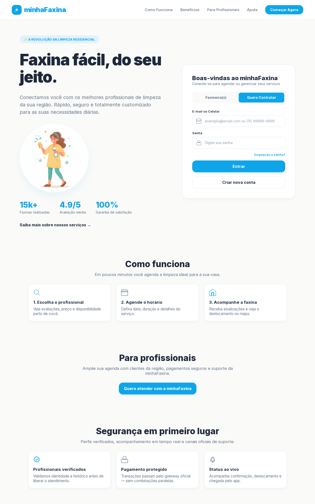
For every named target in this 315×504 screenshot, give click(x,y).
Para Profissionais (223, 9)
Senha (197, 133)
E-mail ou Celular (206, 111)
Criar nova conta (238, 182)
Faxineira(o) (215, 97)
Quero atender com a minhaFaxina (157, 388)
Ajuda (252, 9)
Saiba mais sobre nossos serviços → (55, 224)
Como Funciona (159, 9)
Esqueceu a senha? (269, 155)
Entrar (239, 166)
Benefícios (189, 9)
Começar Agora (284, 10)
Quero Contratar (261, 97)
